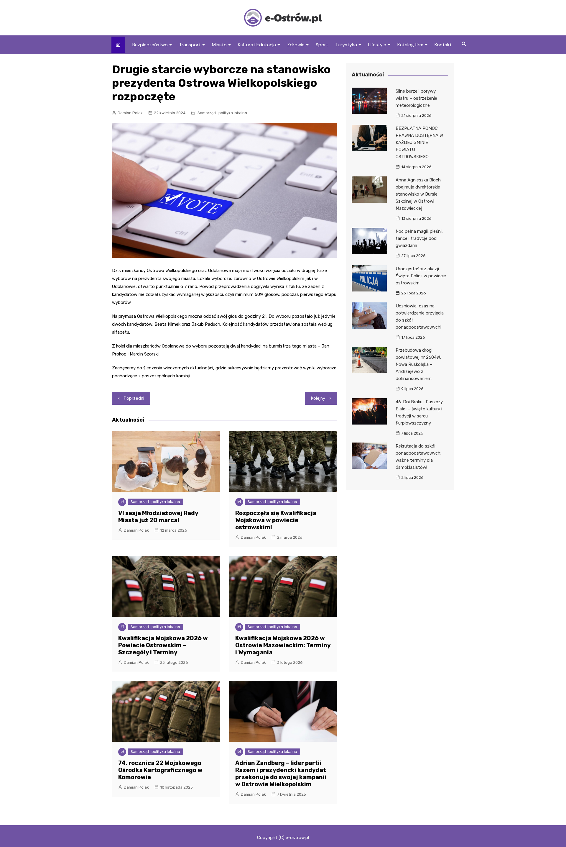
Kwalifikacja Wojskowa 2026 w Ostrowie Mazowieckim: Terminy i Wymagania (282, 645)
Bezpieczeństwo (150, 45)
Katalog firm (410, 45)
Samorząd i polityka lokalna (222, 113)
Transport (190, 45)
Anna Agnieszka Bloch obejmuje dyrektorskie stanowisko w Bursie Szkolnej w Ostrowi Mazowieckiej (418, 194)
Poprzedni (134, 398)
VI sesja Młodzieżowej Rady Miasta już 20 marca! (158, 516)
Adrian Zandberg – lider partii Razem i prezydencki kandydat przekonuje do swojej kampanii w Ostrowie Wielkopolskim (280, 773)
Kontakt (443, 45)
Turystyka (346, 45)
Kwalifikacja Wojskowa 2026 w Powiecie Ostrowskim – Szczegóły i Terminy (163, 645)
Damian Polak (130, 113)
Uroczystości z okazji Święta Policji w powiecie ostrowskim (421, 276)
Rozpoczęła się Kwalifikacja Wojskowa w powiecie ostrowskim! (275, 520)
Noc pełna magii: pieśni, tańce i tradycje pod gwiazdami (419, 238)
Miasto (219, 45)
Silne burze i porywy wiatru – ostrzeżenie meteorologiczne (416, 98)
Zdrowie (296, 45)
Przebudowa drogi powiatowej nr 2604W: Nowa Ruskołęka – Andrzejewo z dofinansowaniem (418, 364)
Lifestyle (377, 45)
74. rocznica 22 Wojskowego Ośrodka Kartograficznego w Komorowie (160, 770)
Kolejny (318, 398)
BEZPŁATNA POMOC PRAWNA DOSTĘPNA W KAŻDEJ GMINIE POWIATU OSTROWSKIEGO (419, 142)
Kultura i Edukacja (257, 45)
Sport (322, 45)
